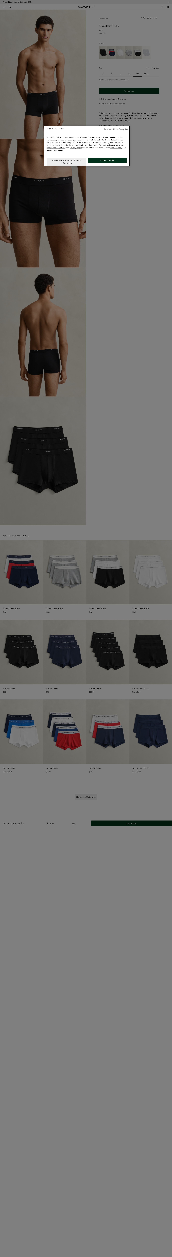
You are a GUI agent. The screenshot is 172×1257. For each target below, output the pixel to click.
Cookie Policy (116, 148)
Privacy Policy (76, 148)
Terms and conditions (56, 148)
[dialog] (87, 146)
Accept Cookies (107, 160)
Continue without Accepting (115, 129)
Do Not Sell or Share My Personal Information (66, 161)
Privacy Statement (55, 150)
